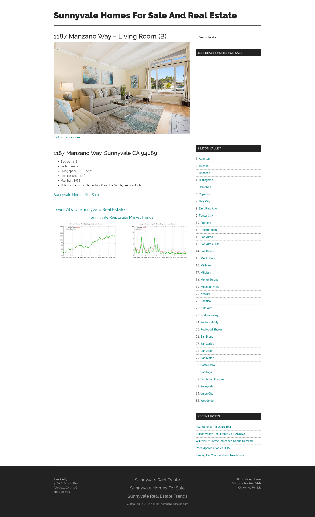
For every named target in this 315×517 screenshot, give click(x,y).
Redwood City (209, 322)
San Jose (207, 351)
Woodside (207, 400)
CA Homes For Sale (249, 487)
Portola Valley (209, 315)
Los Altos (207, 237)
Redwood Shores (212, 329)
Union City (207, 393)
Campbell (205, 187)
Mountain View (210, 287)
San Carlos (207, 343)
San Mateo (207, 358)
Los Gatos (207, 251)
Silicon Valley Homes (248, 479)
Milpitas (206, 272)
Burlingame (206, 180)
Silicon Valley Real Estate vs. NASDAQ (220, 434)
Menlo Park (208, 258)
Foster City (206, 215)
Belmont (204, 166)
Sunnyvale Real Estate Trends (157, 496)
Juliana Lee (133, 503)
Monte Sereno (210, 279)
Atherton (204, 158)
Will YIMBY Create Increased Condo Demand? (225, 441)
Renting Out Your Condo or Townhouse (220, 455)
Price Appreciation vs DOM (213, 448)
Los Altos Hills (210, 244)
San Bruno (207, 336)
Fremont (206, 222)
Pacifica (206, 301)
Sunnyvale (207, 386)
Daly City (204, 201)
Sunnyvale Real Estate (157, 480)
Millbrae (206, 265)
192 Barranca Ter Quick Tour (213, 426)
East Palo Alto (208, 208)
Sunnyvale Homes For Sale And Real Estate (145, 15)
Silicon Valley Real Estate (246, 483)
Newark (205, 294)
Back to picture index (67, 137)
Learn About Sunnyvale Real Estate (89, 209)
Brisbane (204, 173)
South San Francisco (213, 379)
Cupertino (205, 194)
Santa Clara (208, 365)
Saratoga (206, 372)
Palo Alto (206, 308)
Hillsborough (209, 230)
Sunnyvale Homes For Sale (76, 195)
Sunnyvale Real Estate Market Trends (122, 217)
